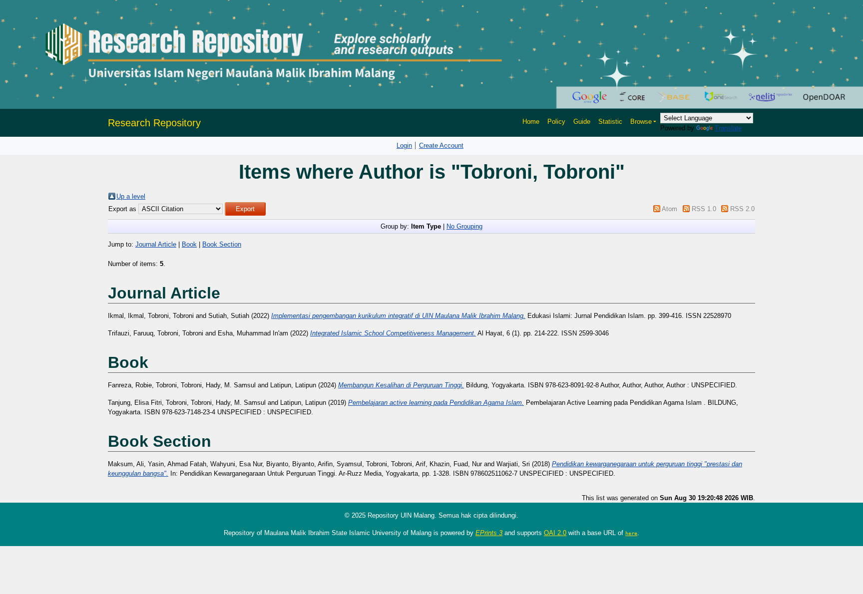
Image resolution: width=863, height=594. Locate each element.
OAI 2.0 (555, 533)
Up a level (130, 196)
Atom (669, 209)
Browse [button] (641, 121)
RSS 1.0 (704, 209)
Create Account (441, 145)
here (631, 533)
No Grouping (464, 226)
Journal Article (155, 244)
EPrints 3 (488, 533)
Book (189, 244)
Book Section (221, 244)
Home (530, 121)
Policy (556, 121)
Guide (581, 121)
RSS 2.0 (742, 209)
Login (404, 145)
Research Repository (154, 122)
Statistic (610, 121)
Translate (728, 128)
